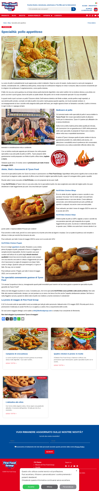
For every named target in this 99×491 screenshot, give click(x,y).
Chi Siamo (37, 462)
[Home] (9, 468)
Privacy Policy (79, 447)
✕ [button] (76, 471)
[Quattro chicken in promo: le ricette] (73, 349)
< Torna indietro (91, 23)
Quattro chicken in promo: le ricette (68, 354)
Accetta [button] (31, 487)
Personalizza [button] (68, 487)
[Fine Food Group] (9, 10)
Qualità (37, 467)
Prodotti (5, 15)
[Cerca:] (49, 9)
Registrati (93, 5)
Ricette (22, 15)
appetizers (16, 247)
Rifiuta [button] (49, 487)
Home (5, 23)
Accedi (85, 5)
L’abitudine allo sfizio (14, 402)
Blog (14, 15)
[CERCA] (73, 9)
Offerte (46, 15)
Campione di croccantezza (17, 354)
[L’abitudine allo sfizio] (25, 398)
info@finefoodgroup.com (42, 311)
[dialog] (49, 479)
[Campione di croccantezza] (25, 349)
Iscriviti (49, 452)
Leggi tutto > (11, 363)
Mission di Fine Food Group (44, 465)
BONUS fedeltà (34, 15)
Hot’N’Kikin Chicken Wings (66, 190)
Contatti (58, 15)
